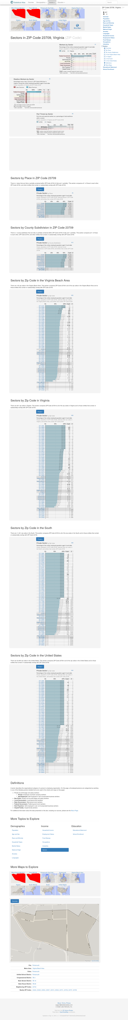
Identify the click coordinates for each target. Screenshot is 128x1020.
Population (15, 830)
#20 (72, 295)
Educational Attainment (80, 830)
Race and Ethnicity (17, 838)
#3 (72, 113)
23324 (34, 990)
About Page (74, 810)
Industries (45, 846)
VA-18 (34, 981)
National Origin (16, 850)
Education (61, 2)
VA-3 (34, 978)
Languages (15, 858)
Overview (31, 2)
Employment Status (48, 834)
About (59, 1003)
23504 (43, 990)
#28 (72, 415)
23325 (39, 990)
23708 (75, 990)
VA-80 (34, 984)
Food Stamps (46, 838)
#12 (72, 242)
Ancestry (14, 854)
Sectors (44, 850)
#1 (95, 44)
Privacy (68, 1003)
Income (51, 2)
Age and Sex (16, 834)
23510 (52, 990)
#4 (72, 193)
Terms (63, 1003)
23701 (61, 990)
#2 (49, 79)
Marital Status (16, 846)
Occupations (46, 842)
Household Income (48, 830)
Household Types (17, 842)
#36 (72, 542)
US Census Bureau (68, 1010)
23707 (70, 990)
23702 (66, 990)
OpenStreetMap (64, 1012)
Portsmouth (36, 965)
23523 (57, 990)
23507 (48, 990)
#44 (72, 670)
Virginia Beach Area (38, 968)
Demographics (40, 2)
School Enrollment (78, 834)
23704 (34, 987)
